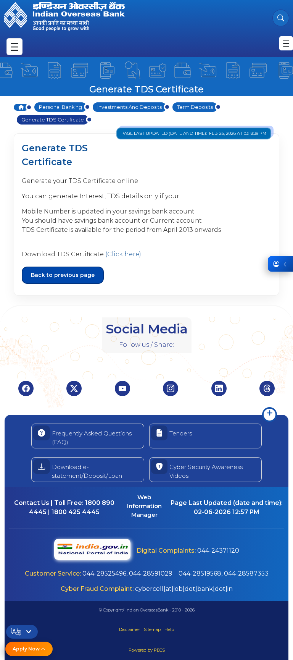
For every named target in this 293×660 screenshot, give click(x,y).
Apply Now (27, 649)
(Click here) (123, 254)
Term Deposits (195, 107)
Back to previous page (63, 275)
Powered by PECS (147, 650)
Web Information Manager (144, 505)
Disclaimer (129, 629)
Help (169, 629)
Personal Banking (60, 107)
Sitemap (152, 629)
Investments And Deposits (129, 107)
